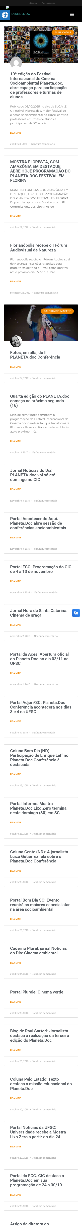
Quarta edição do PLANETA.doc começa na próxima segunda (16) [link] (39, 401)
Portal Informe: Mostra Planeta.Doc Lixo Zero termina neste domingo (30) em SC (38, 808)
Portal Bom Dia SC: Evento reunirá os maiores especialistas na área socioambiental (40, 905)
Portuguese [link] (48, 3)
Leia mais (15, 721)
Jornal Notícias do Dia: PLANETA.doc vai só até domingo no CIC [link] (32, 475)
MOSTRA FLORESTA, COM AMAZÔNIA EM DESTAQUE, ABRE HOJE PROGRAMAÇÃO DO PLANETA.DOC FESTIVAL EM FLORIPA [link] (40, 171)
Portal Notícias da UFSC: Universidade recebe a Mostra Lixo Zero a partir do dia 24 (38, 1132)
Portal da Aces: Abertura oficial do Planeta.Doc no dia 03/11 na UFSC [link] (39, 659)
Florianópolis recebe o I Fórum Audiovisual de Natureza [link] (38, 247)
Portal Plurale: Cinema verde (36, 992)
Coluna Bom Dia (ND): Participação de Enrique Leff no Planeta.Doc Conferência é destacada (39, 757)
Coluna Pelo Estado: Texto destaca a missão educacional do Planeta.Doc (41, 1084)
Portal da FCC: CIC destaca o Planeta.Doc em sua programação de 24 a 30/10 (37, 1180)
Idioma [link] (33, 3)
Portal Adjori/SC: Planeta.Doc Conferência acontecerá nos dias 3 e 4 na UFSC (40, 707)
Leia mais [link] (15, 132)
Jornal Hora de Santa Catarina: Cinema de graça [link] (38, 613)
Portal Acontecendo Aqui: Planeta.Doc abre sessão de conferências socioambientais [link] (38, 523)
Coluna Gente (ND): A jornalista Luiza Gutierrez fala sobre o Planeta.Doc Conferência (39, 856)
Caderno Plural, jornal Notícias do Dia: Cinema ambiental (38, 950)
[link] (5, 15)
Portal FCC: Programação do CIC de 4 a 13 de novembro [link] (40, 569)
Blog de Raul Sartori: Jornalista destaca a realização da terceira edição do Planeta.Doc (39, 1036)
